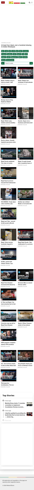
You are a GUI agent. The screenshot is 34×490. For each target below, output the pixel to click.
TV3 (23, 54)
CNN (6, 51)
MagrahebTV (14, 57)
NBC (17, 51)
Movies (3, 60)
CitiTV (14, 54)
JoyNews (10, 54)
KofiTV (8, 57)
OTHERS (25, 57)
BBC (3, 51)
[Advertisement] (16, 479)
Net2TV (19, 54)
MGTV (20, 57)
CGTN (13, 51)
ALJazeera (25, 51)
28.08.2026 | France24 (5, 84)
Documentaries (10, 60)
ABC (20, 51)
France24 (4, 54)
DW (9, 51)
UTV (26, 54)
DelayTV (4, 57)
